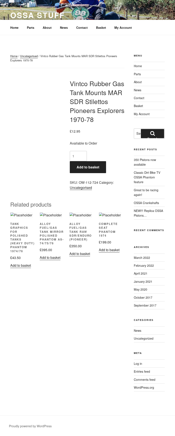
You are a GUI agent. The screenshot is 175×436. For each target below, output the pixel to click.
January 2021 (143, 281)
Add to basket (88, 167)
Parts (30, 27)
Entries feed (142, 371)
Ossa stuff (37, 14)
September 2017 (145, 305)
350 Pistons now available (145, 162)
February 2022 (144, 265)
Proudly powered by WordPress (30, 426)
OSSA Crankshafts (146, 203)
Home (14, 27)
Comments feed (144, 379)
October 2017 (143, 297)
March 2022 (142, 257)
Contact (82, 27)
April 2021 (140, 273)
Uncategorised (29, 56)
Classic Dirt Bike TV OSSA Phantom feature (147, 177)
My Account (123, 27)
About (47, 27)
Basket (101, 27)
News (64, 27)
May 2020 (140, 289)
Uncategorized (143, 338)
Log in (138, 363)
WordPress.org (144, 387)
